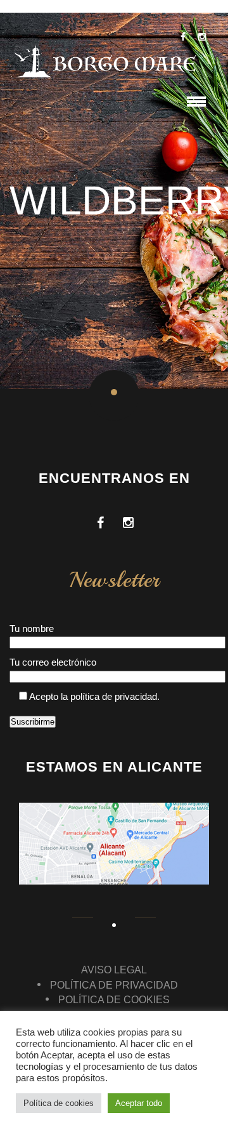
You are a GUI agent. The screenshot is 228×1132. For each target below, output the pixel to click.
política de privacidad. (115, 696)
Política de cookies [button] (58, 1103)
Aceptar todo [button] (138, 1103)
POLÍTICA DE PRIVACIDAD (114, 985)
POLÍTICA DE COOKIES (114, 999)
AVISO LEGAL (114, 969)
